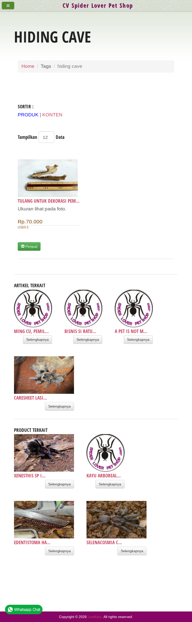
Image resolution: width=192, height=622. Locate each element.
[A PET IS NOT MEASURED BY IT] (134, 308)
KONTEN (52, 114)
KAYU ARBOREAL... (103, 475)
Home (28, 66)
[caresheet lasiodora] (44, 375)
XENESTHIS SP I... (30, 475)
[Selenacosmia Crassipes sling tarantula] (116, 519)
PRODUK (28, 114)
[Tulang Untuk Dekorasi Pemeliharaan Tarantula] (49, 178)
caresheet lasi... (30, 398)
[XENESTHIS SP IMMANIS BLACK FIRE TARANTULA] (44, 453)
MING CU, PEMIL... (31, 331)
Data (60, 137)
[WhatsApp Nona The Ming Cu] (23, 611)
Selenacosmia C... (104, 542)
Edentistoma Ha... (32, 542)
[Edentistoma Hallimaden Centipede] (44, 519)
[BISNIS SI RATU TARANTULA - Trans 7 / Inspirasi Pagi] (83, 308)
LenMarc (95, 617)
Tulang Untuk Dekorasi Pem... (49, 201)
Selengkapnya (37, 340)
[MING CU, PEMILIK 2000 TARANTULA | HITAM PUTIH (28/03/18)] (33, 308)
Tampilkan (27, 137)
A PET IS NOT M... (131, 331)
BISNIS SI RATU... (80, 331)
